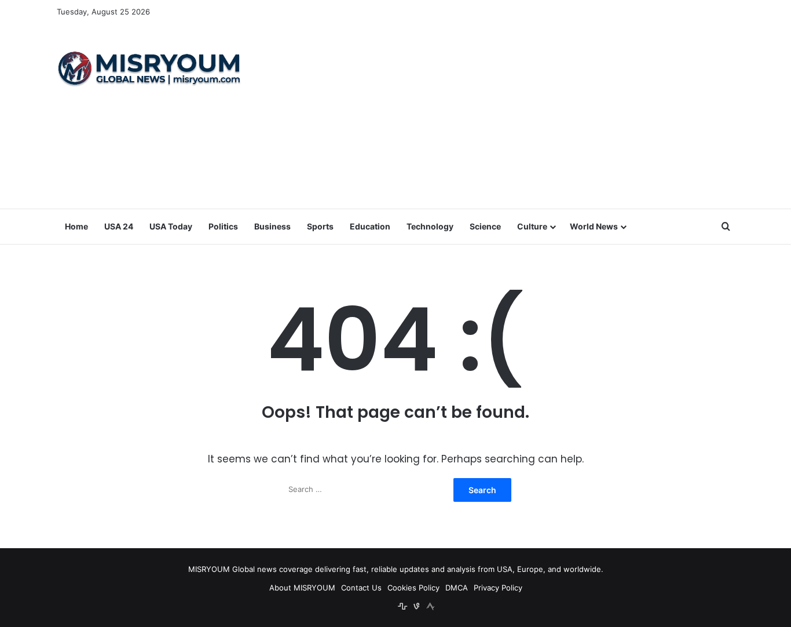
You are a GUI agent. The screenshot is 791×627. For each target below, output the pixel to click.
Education (370, 226)
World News (594, 226)
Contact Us (361, 587)
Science (485, 226)
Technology (430, 226)
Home (76, 226)
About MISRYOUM (302, 587)
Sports (320, 226)
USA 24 (118, 226)
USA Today (170, 226)
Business (272, 226)
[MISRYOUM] (149, 68)
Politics (223, 226)
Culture (532, 226)
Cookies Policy (413, 587)
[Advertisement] (511, 116)
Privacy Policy (498, 587)
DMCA (456, 587)
